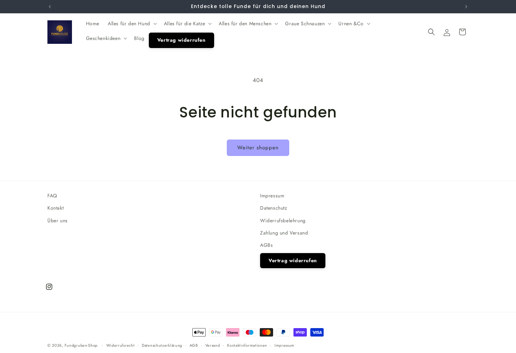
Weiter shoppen (258, 147)
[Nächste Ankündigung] (466, 6)
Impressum (272, 195)
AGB (194, 345)
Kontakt (55, 207)
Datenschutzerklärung (162, 345)
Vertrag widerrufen (293, 260)
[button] (132, 23)
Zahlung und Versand (284, 232)
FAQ (52, 195)
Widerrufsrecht (120, 345)
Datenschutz (273, 207)
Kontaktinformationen (247, 345)
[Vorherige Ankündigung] (50, 6)
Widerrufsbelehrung (283, 220)
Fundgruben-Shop (82, 345)
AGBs (266, 245)
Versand (212, 345)
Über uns (57, 220)
